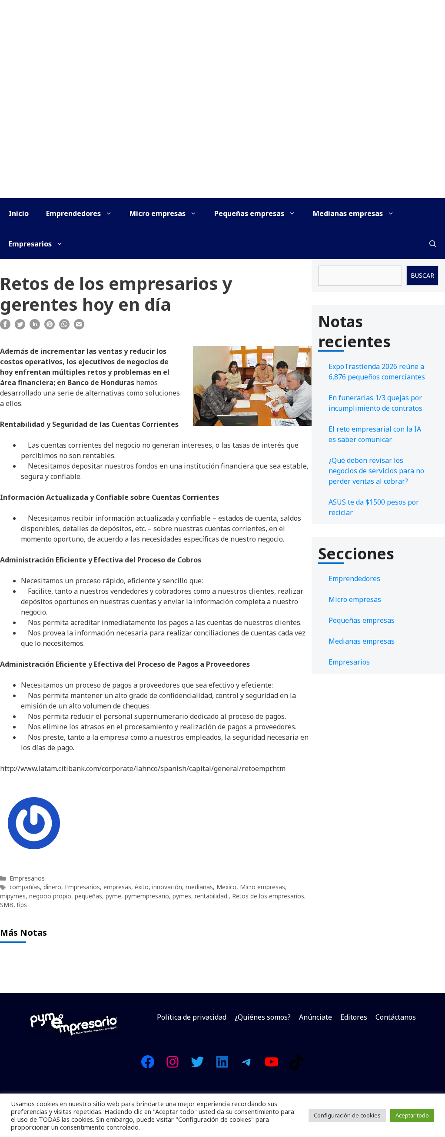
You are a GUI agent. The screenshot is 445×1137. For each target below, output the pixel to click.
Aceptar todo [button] (412, 1115)
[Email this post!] (79, 327)
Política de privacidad (191, 1017)
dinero (52, 887)
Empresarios (30, 244)
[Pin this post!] (49, 327)
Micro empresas (158, 213)
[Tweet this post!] (20, 327)
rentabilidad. (212, 896)
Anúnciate (315, 1017)
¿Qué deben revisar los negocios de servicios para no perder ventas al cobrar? (376, 470)
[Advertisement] (222, 133)
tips (22, 905)
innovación (167, 887)
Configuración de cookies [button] (347, 1115)
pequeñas (88, 896)
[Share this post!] (5, 327)
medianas (199, 887)
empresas (117, 887)
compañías (25, 887)
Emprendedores (73, 213)
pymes (182, 896)
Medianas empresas (348, 213)
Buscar (422, 275)
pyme (113, 896)
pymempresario (147, 896)
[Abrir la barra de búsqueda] (433, 244)
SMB (6, 905)
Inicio (19, 213)
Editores (353, 1017)
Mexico (226, 887)
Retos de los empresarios (268, 896)
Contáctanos (395, 1017)
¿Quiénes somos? (263, 1017)
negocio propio (50, 896)
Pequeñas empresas (249, 213)
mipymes (13, 896)
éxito (142, 887)
